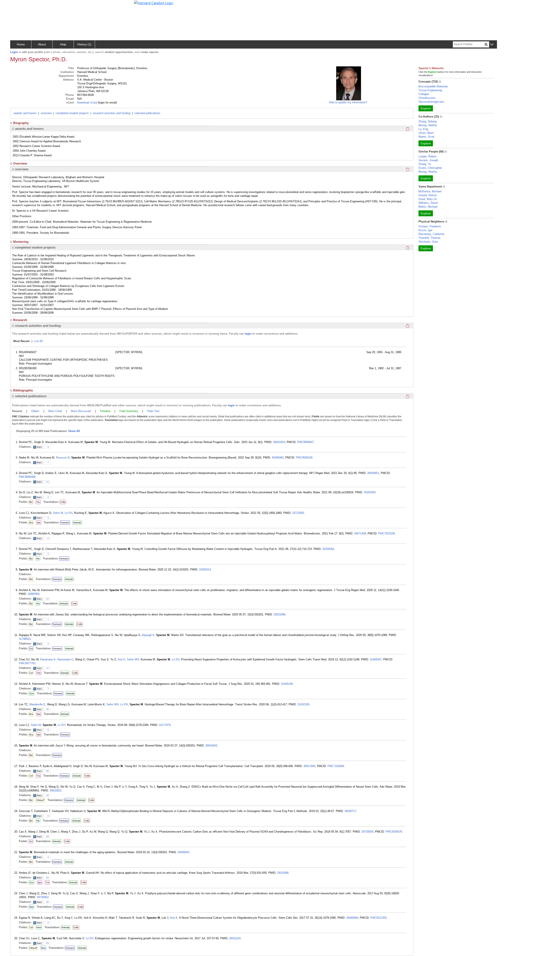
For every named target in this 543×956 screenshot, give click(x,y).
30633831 (56, 790)
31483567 (376, 659)
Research (20, 320)
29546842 (183, 852)
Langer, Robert (427, 156)
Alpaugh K (148, 635)
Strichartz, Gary (428, 241)
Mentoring (20, 241)
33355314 (205, 569)
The (38, 673)
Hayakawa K (48, 659)
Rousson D (63, 457)
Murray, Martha (427, 125)
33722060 (298, 512)
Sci (30, 841)
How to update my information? (348, 102)
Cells (62, 502)
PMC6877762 (27, 663)
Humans (65, 522)
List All (38, 341)
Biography (21, 123)
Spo (40, 882)
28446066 (352, 917)
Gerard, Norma (427, 195)
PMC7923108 (386, 533)
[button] (491, 44)
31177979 (165, 725)
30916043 (211, 745)
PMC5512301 (378, 917)
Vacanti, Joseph (428, 160)
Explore (426, 108)
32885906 (33, 593)
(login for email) (107, 102)
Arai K (121, 659)
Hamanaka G (65, 659)
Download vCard (87, 102)
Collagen (423, 94)
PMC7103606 (335, 766)
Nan (31, 907)
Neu (43, 948)
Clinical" (40, 800)
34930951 (373, 473)
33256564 (328, 549)
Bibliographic (23, 390)
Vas (39, 522)
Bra (31, 522)
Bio (30, 502)
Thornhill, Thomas (429, 237)
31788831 (25, 638)
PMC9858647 (305, 442)
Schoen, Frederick (429, 226)
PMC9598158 (304, 457)
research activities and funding (111, 113)
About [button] (42, 44)
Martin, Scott (426, 136)
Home (21, 44)
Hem (38, 927)
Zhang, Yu (424, 164)
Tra (38, 775)
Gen (31, 693)
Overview (20, 163)
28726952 (43, 897)
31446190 (287, 683)
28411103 (235, 938)
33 (47, 943)
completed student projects (72, 113)
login (248, 333)
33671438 (360, 533)
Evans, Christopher (430, 167)
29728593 (367, 831)
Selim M (58, 512)
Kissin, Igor (425, 230)
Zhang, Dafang (427, 121)
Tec (38, 502)
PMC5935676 (394, 831)
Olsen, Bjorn (426, 132)
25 (47, 709)
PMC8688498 (27, 476)
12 (47, 599)
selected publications (147, 113)
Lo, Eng (423, 129)
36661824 (279, 442)
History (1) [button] (84, 44)
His (38, 558)
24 (47, 877)
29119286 (283, 872)
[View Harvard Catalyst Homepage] (153, 2)
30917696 (309, 766)
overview (46, 113)
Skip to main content (17, 5)
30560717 (350, 811)
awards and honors (25, 113)
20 (47, 771)
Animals (77, 522)
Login (14, 52)
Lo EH (68, 512)
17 (47, 668)
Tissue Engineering (430, 90)
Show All (74, 431)
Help (63, 44)
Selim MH (133, 659)
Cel (31, 673)
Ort (31, 648)
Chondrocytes (426, 97)
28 (47, 836)
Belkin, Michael (427, 206)
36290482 (278, 457)
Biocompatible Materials (433, 86)
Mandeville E (37, 704)
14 (47, 482)
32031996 (279, 614)
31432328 (303, 704)
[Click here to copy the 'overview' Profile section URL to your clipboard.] (408, 169)
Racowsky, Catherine (431, 234)
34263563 (370, 492)
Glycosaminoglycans (431, 101)
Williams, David (428, 202)
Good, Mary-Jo (427, 199)
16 (47, 795)
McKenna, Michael (429, 191)
